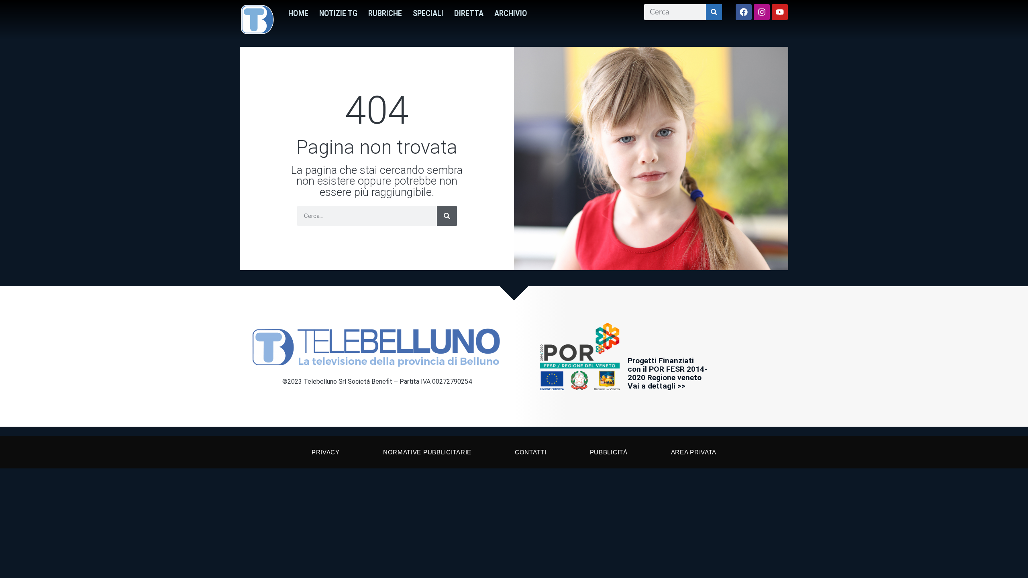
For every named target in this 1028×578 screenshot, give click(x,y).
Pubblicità (609, 452)
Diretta (468, 13)
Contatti (531, 452)
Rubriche (385, 13)
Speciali (428, 13)
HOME (298, 13)
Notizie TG (338, 13)
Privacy (326, 452)
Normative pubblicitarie (427, 452)
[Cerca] (714, 12)
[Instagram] (762, 12)
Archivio (510, 13)
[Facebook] (744, 12)
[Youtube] (780, 12)
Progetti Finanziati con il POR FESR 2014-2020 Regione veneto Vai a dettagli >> (667, 373)
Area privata (693, 452)
